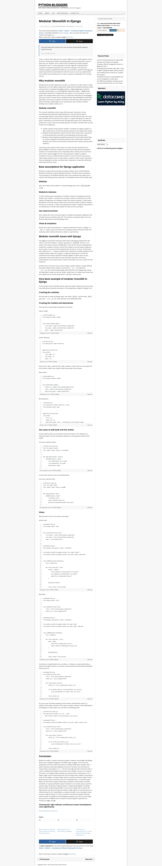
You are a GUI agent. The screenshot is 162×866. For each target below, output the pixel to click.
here (52, 35)
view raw (89, 333)
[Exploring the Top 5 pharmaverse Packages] (65, 823)
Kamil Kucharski (60, 26)
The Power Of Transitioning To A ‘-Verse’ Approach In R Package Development (84, 832)
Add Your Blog (62, 13)
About (47, 13)
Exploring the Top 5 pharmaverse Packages (64, 830)
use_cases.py (44, 470)
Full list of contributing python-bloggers (110, 148)
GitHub (57, 333)
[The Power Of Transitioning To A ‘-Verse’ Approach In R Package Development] (84, 823)
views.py (42, 589)
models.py (43, 333)
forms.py (42, 699)
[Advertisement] (111, 122)
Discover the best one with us (48, 811)
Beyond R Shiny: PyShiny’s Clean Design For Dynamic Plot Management (47, 831)
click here (70, 37)
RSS (53, 13)
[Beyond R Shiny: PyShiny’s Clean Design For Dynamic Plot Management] (47, 823)
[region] (66, 322)
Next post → (89, 859)
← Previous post (43, 859)
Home (40, 13)
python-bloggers (64, 33)
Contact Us (75, 13)
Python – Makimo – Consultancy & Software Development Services (60, 848)
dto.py (42, 361)
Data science (70, 26)
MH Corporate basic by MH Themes (57, 864)
